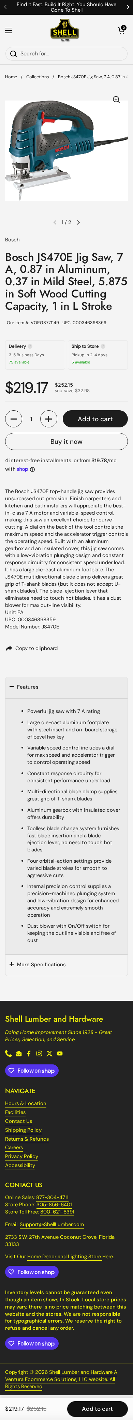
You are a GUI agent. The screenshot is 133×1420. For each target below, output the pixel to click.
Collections (37, 77)
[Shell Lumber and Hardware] (65, 30)
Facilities (15, 1112)
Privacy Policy (21, 1156)
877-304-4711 (52, 1197)
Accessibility (20, 1165)
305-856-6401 (54, 1204)
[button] (121, 30)
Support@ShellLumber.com (52, 1224)
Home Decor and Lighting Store (64, 1256)
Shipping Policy (23, 1130)
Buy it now (66, 441)
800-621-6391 (57, 1211)
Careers (14, 1147)
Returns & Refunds (27, 1139)
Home (11, 77)
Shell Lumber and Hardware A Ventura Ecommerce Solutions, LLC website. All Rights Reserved (61, 1379)
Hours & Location (25, 1103)
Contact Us (18, 1121)
